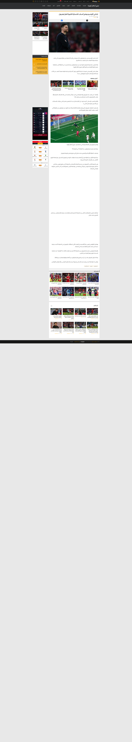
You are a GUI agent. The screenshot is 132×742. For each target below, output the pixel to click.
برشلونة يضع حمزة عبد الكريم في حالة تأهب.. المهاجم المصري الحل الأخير (40, 68)
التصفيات (73, 5)
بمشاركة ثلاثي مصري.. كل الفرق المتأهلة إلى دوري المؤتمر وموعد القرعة (80, 330)
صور (70, 1)
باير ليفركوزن (95, 266)
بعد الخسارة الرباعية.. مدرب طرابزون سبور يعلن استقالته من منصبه (56, 330)
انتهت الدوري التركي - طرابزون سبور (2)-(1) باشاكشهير (40, 60)
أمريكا (81, 317)
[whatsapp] (47, 1)
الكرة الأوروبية (92, 318)
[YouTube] (43, 1)
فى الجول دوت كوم (94, 341)
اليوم (40, 143)
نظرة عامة (79, 5)
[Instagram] (41, 1)
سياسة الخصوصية (76, 341)
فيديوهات (74, 1)
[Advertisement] (89, 204)
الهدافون (58, 5)
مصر (87, 1)
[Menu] (99, 1)
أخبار (83, 1)
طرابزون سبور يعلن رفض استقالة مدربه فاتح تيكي (57, 317)
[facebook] (36, 1)
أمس (45, 143)
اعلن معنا (71, 341)
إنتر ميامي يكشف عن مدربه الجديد (44, 28)
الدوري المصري (59, 1)
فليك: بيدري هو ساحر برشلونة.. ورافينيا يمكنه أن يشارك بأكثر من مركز (68, 330)
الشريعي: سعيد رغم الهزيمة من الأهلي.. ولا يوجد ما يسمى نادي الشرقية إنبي (40, 72)
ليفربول (91, 266)
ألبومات (43, 5)
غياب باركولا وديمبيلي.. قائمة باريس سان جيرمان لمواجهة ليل (92, 317)
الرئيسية (84, 5)
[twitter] (38, 1)
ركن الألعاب (65, 1)
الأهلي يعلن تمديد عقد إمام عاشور (40, 64)
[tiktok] (45, 1)
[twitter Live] (39, 1)
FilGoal (95, 17)
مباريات (79, 1)
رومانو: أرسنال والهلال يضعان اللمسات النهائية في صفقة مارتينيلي (69, 317)
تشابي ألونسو (87, 266)
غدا (35, 143)
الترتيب (68, 5)
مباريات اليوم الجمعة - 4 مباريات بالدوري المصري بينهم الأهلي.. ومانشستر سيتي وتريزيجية (93, 330)
